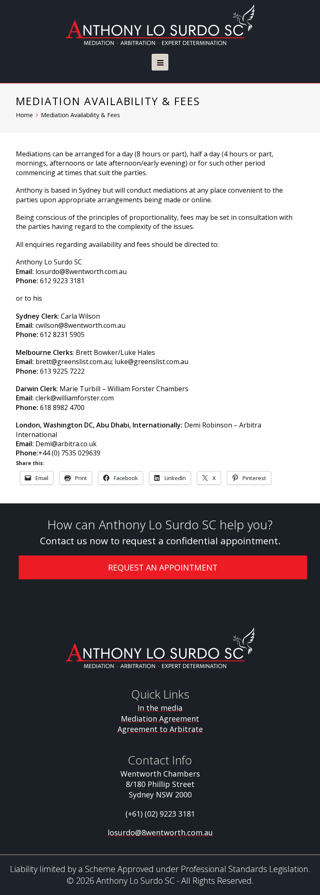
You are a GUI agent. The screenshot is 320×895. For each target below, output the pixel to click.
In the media (160, 708)
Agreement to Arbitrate (160, 729)
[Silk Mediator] (160, 24)
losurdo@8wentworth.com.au (160, 832)
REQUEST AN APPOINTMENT (163, 567)
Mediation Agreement (160, 719)
